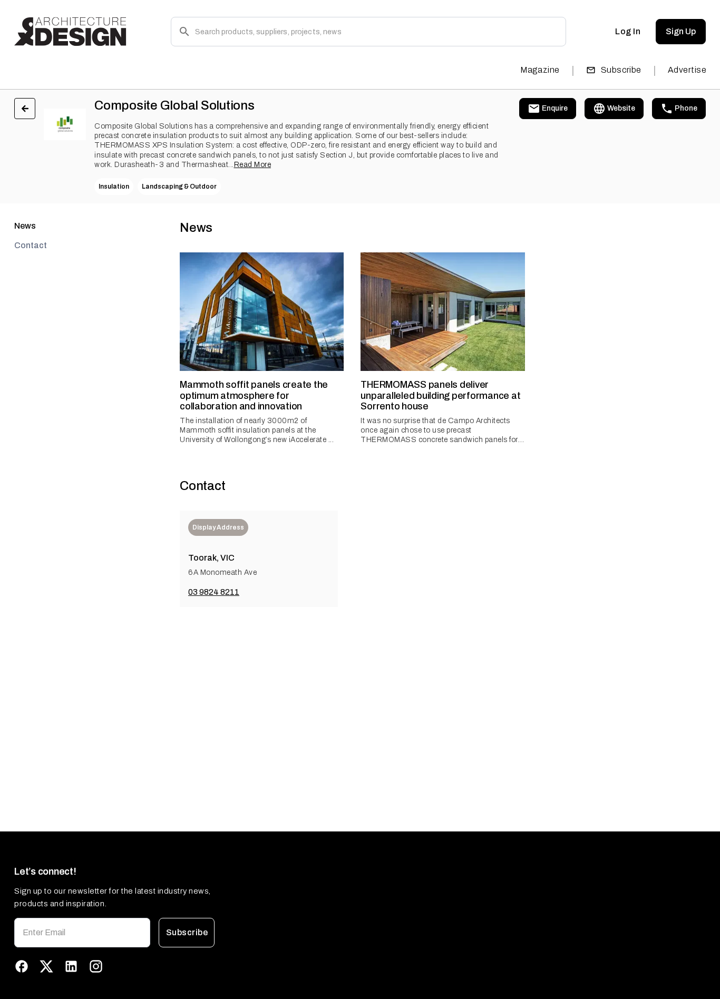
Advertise (687, 69)
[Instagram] (96, 966)
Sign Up (681, 31)
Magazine (540, 69)
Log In (627, 31)
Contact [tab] (30, 245)
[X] (46, 966)
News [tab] (25, 225)
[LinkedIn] (71, 966)
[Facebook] (21, 966)
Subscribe (621, 69)
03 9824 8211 (213, 591)
